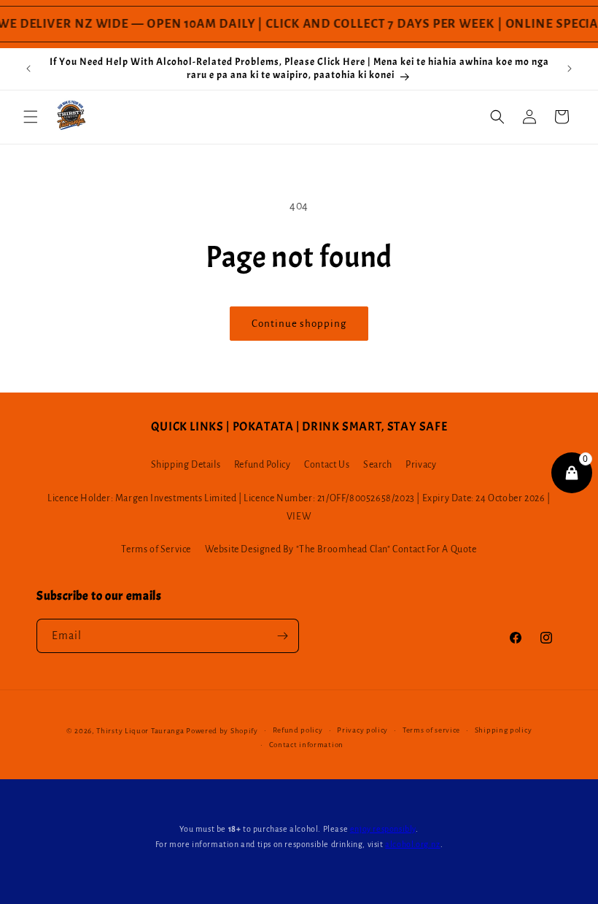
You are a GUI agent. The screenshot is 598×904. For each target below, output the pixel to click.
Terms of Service (156, 549)
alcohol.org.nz (412, 844)
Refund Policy (262, 465)
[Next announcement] (570, 69)
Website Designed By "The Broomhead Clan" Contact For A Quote (341, 549)
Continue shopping (299, 323)
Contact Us (326, 465)
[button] (31, 117)
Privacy (420, 465)
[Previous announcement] (28, 69)
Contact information (306, 745)
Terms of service (431, 730)
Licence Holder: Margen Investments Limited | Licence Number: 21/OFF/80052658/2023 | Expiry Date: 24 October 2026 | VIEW (298, 507)
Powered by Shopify (222, 731)
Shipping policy (503, 730)
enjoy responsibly (383, 828)
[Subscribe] (282, 636)
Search (377, 465)
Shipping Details (186, 465)
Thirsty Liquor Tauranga (140, 731)
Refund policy (298, 730)
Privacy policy (362, 730)
